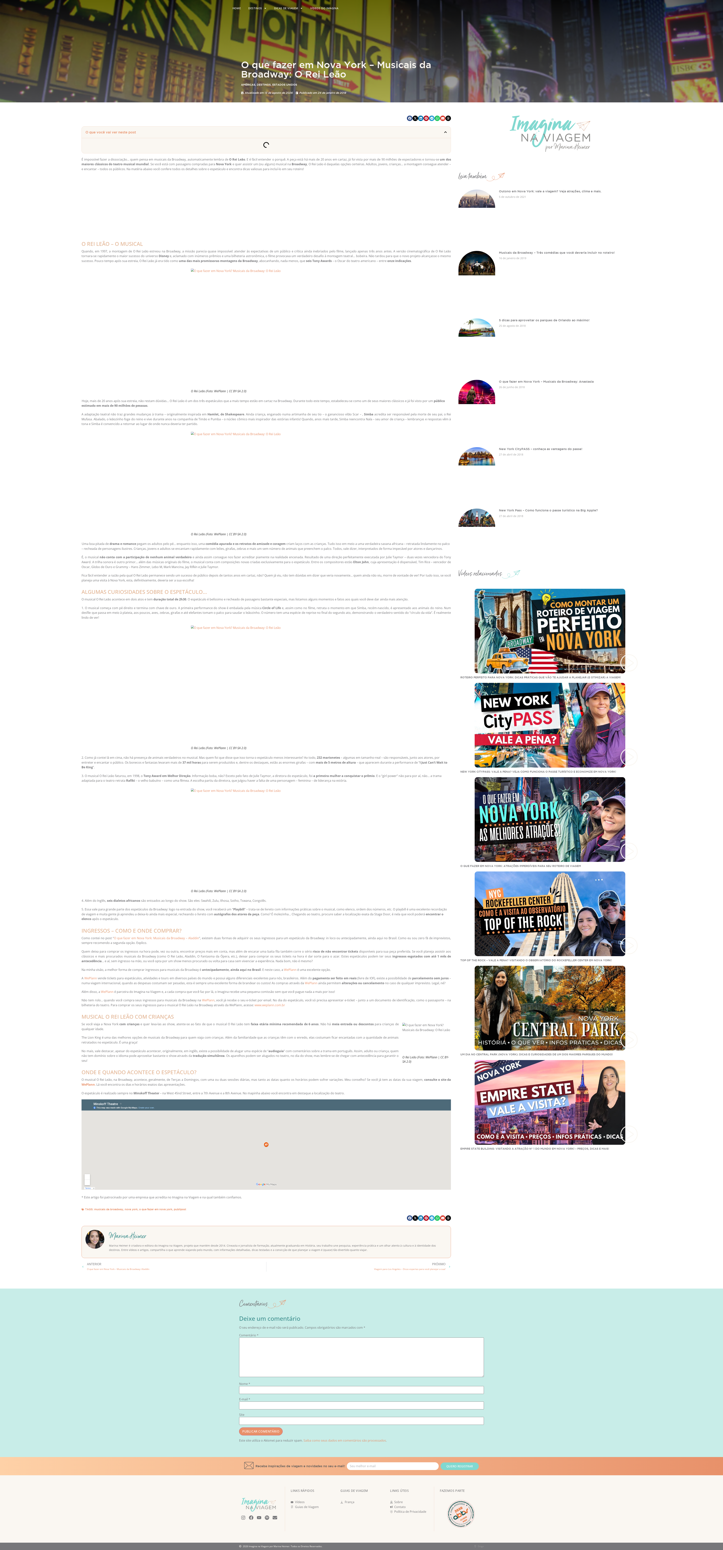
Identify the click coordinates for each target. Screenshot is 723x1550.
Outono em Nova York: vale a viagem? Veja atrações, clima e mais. (550, 191)
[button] (409, 118)
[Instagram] (243, 1517)
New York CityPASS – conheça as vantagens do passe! (540, 449)
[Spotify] (267, 1517)
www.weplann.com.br (270, 1005)
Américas (248, 84)
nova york (131, 1209)
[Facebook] (251, 1517)
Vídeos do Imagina (324, 8)
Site (241, 1414)
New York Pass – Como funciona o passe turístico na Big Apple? (548, 510)
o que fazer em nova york (155, 1209)
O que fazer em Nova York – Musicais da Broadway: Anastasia (546, 381)
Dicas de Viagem (286, 8)
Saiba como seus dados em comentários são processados (345, 1440)
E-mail (244, 1399)
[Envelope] (275, 1517)
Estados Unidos (284, 84)
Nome (244, 1383)
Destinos (255, 8)
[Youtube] (259, 1517)
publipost (180, 1209)
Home (237, 8)
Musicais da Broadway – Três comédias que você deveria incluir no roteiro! (557, 252)
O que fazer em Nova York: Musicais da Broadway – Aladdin (156, 938)
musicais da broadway (108, 1209)
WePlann (290, 970)
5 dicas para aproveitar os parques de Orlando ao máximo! (544, 320)
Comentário (249, 1335)
